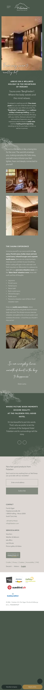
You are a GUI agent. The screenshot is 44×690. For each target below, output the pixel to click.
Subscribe (22, 491)
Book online (32, 687)
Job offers (9, 540)
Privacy (15, 562)
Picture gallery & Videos (13, 546)
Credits (8, 562)
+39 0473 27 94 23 (11, 521)
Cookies (21, 562)
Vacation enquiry (11, 687)
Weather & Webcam (12, 537)
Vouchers (9, 534)
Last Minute (10, 543)
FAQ (37, 562)
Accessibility (30, 562)
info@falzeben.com (12, 523)
